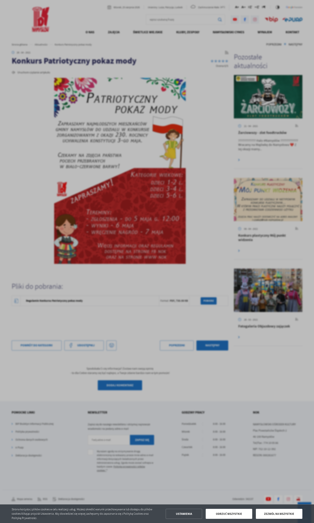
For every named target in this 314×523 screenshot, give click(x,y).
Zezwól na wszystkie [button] (279, 514)
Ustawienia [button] (184, 514)
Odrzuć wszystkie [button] (229, 514)
